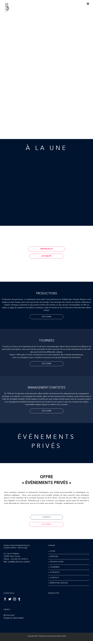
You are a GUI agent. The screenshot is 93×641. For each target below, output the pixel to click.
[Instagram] (14, 599)
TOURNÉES (54, 567)
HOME (52, 551)
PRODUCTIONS (56, 562)
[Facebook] (5, 599)
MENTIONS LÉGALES (59, 583)
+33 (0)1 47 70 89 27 (19, 559)
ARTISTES (54, 557)
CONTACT (54, 578)
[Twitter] (9, 599)
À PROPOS (54, 572)
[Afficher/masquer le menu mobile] (88, 3)
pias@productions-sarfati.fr (19, 562)
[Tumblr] (19, 599)
